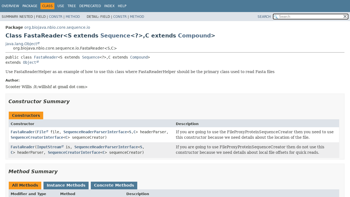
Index (109, 6)
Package (29, 6)
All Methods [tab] (25, 185)
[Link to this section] (73, 101)
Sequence (115, 35)
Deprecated (90, 6)
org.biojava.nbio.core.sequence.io (57, 27)
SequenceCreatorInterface (37, 137)
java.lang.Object (21, 44)
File (41, 132)
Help (122, 6)
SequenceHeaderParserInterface (95, 132)
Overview (10, 6)
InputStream (49, 147)
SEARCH (264, 17)
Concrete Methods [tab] (114, 185)
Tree (72, 6)
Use (60, 6)
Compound (194, 35)
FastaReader (46, 57)
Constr (55, 17)
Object (29, 62)
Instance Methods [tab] (66, 185)
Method (73, 17)
